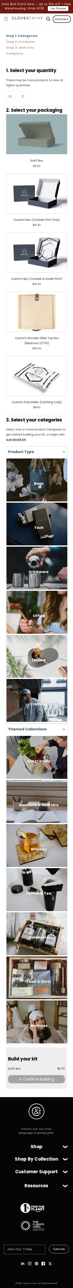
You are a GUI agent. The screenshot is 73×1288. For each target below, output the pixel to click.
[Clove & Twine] (27, 19)
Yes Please (58, 8)
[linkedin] (22, 1263)
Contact (62, 19)
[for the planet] (36, 1215)
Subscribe (59, 1249)
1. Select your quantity (31, 70)
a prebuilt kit (16, 440)
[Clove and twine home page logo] (36, 1123)
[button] (6, 18)
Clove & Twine (29, 1283)
